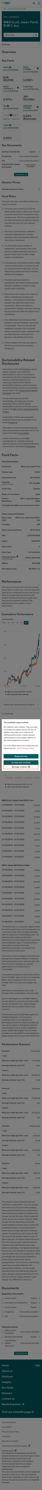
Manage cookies (19, 767)
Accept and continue (21, 762)
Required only (21, 756)
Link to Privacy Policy (25, 748)
